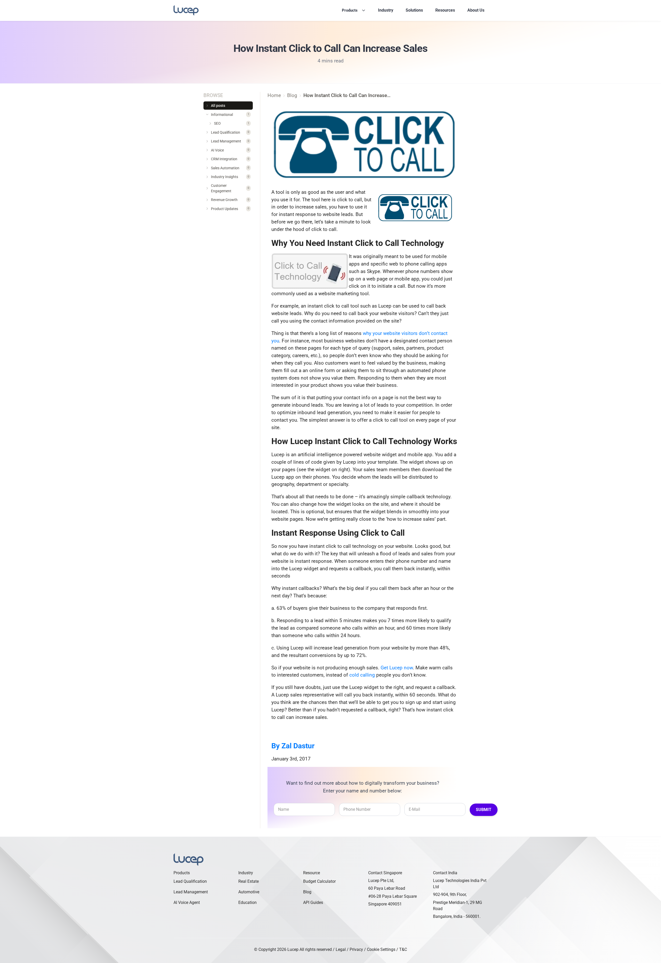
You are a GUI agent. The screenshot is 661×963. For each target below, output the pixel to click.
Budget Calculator (319, 881)
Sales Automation (230, 168)
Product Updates (230, 209)
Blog (307, 891)
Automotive (248, 891)
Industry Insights (230, 177)
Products (350, 10)
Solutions (414, 10)
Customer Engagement (230, 188)
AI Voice (230, 150)
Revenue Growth (230, 200)
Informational (230, 115)
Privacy (356, 949)
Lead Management (230, 141)
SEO (231, 123)
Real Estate (248, 881)
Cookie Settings (381, 949)
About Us (475, 10)
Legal (341, 949)
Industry (385, 10)
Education (247, 902)
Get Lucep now (397, 668)
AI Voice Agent (187, 902)
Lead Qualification (230, 132)
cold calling (362, 675)
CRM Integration (230, 159)
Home (274, 95)
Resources (445, 10)
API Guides (313, 902)
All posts (218, 105)
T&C (403, 949)
